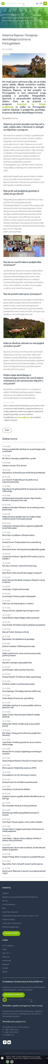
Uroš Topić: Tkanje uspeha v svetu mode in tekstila (22, 822)
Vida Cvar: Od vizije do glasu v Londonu (18, 604)
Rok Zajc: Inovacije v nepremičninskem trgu (19, 566)
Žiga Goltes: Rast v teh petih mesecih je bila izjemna (22, 864)
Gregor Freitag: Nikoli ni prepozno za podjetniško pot (23, 857)
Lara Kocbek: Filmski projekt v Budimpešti (19, 596)
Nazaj (7, 430)
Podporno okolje (8, 920)
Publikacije (6, 961)
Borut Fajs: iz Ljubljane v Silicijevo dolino (18, 535)
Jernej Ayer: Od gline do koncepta (15, 589)
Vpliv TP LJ (6, 953)
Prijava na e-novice (13, 995)
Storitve (17, 14)
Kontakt (5, 968)
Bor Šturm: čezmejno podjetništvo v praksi (19, 459)
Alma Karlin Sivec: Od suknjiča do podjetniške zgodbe (23, 550)
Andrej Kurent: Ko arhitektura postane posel (19, 782)
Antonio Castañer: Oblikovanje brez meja (18, 646)
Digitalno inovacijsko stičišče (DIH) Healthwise (20, 897)
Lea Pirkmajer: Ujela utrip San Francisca (18, 670)
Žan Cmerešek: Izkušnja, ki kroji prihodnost (19, 806)
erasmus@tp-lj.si (23, 417)
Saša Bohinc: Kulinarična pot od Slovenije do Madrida (23, 473)
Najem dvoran (11, 933)
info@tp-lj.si (9, 1035)
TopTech (5, 893)
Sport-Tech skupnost (10, 912)
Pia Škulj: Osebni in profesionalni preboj (18, 684)
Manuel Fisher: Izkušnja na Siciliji (15, 632)
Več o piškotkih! (11, 1061)
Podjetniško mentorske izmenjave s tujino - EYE (17, 17)
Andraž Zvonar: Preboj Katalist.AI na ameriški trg (21, 542)
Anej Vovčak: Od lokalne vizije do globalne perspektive (23, 625)
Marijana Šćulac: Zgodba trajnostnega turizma (20, 611)
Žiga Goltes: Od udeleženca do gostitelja (18, 639)
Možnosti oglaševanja (10, 927)
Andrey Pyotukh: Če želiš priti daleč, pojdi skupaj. (21, 677)
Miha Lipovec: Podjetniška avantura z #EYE (19, 768)
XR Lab (5, 901)
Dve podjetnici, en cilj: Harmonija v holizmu (19, 775)
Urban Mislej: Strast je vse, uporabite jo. (18, 698)
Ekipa (4, 949)
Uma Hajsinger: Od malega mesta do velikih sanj (21, 691)
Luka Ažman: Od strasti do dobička (16, 789)
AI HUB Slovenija (8, 905)
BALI (4, 908)
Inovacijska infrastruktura (11, 923)
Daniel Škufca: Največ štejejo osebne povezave (20, 618)
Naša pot (5, 957)
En (41, 3)
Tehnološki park (7, 14)
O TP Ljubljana (8, 946)
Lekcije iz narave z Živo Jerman (14, 466)
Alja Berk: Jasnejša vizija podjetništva (17, 663)
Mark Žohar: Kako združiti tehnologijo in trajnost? (22, 573)
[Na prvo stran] (12, 3)
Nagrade (5, 964)
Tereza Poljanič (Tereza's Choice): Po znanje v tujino (22, 761)
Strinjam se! (7, 1061)
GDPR (4, 972)
